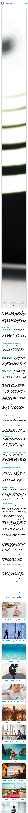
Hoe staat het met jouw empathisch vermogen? (14, 761)
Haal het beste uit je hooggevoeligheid (14, 722)
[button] (11, 585)
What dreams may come (14, 661)
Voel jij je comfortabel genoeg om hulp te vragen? (14, 780)
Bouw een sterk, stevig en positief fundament (14, 741)
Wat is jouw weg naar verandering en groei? (14, 799)
